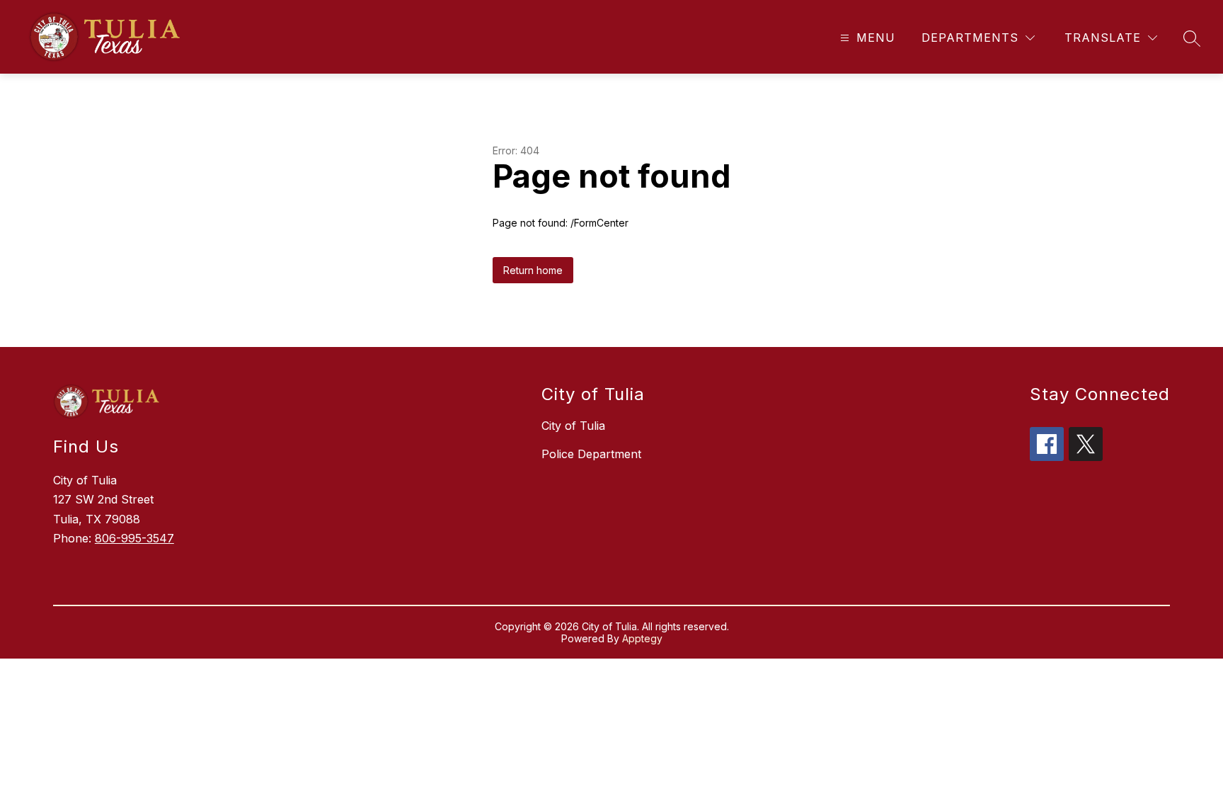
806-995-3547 (134, 538)
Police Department (591, 454)
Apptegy (642, 638)
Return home (533, 270)
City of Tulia (573, 426)
